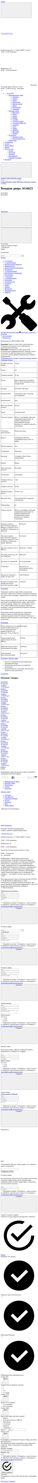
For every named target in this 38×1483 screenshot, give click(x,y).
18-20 (5, 1021)
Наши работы (9, 805)
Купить (3, 257)
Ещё (7, 292)
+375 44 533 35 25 (7, 33)
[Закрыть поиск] (20, 180)
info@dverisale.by (6, 825)
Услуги (7, 800)
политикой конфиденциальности (12, 906)
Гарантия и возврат (25, 358)
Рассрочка (8, 788)
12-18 (5, 1019)
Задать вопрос (7, 336)
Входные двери (10, 783)
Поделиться (6, 338)
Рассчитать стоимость (8, 1481)
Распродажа (9, 785)
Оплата (10, 360)
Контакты (8, 802)
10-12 (5, 1017)
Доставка (15, 358)
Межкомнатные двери (12, 781)
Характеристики (6, 358)
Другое (3, 1430)
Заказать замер (5, 178)
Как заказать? (9, 797)
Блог (6, 804)
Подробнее (4, 588)
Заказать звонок (16, 178)
